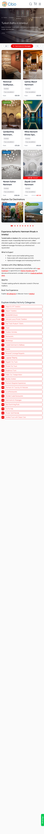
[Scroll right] (41, 46)
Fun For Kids (9, 409)
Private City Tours (11, 366)
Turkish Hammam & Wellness (15, 345)
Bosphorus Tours (11, 370)
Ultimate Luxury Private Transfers (16, 319)
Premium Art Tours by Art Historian (17, 387)
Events (8, 349)
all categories (11, 294)
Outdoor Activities (11, 332)
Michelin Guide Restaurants (14, 396)
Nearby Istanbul (11, 379)
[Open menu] (39, 4)
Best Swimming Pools (12, 404)
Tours (7, 328)
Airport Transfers (11, 311)
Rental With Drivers (12, 315)
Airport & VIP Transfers (13, 306)
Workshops (9, 341)
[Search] (30, 4)
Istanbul (31, 294)
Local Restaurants (11, 392)
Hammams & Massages (23, 46)
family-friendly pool (28, 271)
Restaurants (9, 336)
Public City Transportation (14, 375)
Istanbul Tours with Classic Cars (16, 417)
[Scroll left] (3, 46)
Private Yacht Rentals (12, 413)
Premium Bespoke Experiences (16, 383)
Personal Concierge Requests (15, 353)
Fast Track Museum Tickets (14, 323)
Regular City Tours (11, 362)
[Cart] (35, 3)
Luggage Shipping (11, 358)
